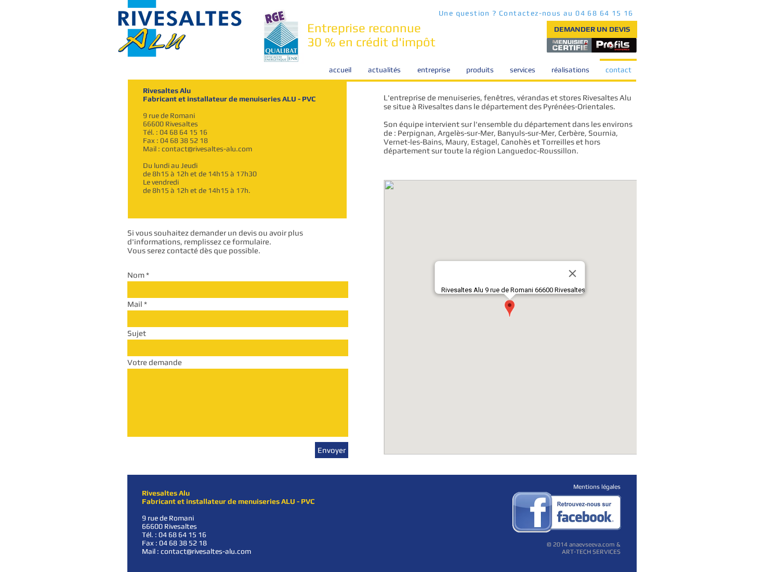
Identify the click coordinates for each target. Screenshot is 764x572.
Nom (135, 275)
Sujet (136, 333)
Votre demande (154, 362)
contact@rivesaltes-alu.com (207, 149)
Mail (134, 304)
